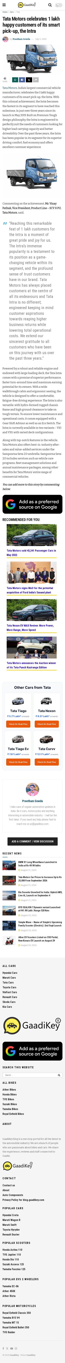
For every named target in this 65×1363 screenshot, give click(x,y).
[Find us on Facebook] (3, 1349)
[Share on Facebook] (22, 79)
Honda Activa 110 (12, 1249)
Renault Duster (11, 1234)
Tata (18, 12)
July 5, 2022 (41, 39)
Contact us (8, 1185)
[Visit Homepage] (27, 5)
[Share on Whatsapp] (15, 79)
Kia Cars (7, 1006)
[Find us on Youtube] (11, 1349)
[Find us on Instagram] (16, 1349)
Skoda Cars (9, 1002)
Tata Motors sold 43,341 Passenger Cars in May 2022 (31, 553)
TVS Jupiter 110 (11, 1254)
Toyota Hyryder (11, 1229)
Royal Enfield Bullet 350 (15, 1327)
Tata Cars (8, 982)
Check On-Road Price (18, 724)
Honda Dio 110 (10, 1259)
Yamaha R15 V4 (11, 1317)
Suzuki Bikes (9, 1104)
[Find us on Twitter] (7, 1349)
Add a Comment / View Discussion (33, 841)
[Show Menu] (4, 5)
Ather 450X (8, 1291)
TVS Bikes (8, 1099)
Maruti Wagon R (11, 1220)
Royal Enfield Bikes (13, 1114)
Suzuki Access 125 (13, 1264)
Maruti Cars (9, 977)
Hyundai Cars (9, 972)
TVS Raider (8, 1332)
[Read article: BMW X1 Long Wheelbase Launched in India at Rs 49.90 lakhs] (9, 865)
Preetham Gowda (21, 39)
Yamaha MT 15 (10, 1322)
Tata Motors (9, 88)
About (5, 1190)
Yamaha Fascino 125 (13, 1269)
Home (4, 12)
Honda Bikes (9, 1094)
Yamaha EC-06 (10, 1286)
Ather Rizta (9, 1296)
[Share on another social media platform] (36, 79)
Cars (12, 12)
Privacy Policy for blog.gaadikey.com (23, 1200)
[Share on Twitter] (29, 79)
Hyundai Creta (10, 1215)
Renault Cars (9, 997)
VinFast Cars (9, 992)
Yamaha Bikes (10, 1109)
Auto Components (12, 1195)
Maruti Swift (9, 1224)
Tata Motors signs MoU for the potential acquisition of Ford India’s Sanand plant (30, 590)
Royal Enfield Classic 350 (16, 1312)
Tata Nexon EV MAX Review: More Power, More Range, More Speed (30, 628)
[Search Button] (50, 5)
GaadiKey (14, 1355)
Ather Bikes (9, 1089)
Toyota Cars (9, 987)
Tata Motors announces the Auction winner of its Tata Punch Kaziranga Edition (31, 665)
